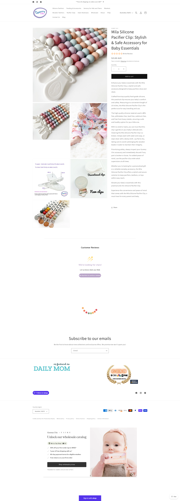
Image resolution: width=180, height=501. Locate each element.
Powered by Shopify (49, 418)
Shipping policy (91, 418)
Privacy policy (70, 418)
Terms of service (80, 418)
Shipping (123, 61)
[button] (136, 13)
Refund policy (60, 418)
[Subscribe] (106, 350)
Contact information (103, 418)
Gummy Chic (40, 418)
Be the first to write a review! (90, 275)
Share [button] (115, 207)
